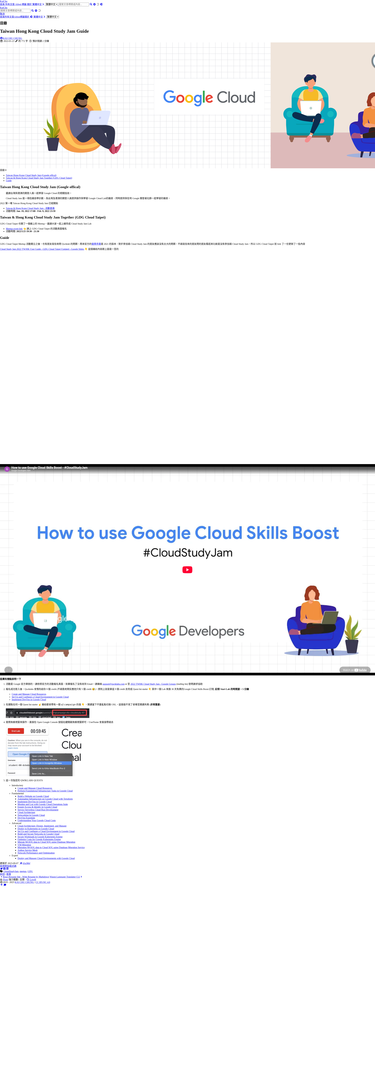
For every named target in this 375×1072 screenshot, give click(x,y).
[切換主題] (101, 4)
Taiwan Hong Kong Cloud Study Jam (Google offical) (31, 175)
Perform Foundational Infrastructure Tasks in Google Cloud (45, 791)
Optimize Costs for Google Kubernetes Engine (39, 839)
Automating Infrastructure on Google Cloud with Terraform (45, 799)
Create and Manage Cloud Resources (29, 694)
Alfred (18, 4)
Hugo (5, 879)
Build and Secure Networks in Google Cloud (38, 834)
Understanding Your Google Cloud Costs (37, 820)
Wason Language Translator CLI (65, 877)
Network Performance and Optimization (36, 853)
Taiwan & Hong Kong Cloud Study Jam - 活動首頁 (30, 208)
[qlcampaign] (47, 717)
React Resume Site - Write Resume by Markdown (26, 877)
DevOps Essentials (26, 818)
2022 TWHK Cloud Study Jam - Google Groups (153, 684)
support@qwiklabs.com (114, 684)
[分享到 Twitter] (1, 868)
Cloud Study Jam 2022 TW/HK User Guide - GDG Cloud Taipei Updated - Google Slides (42, 249)
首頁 (2, 4)
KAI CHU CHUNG (12, 38)
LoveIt (32, 879)
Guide (9, 180)
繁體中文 (37, 4)
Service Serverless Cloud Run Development (38, 809)
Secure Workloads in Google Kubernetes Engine (40, 836)
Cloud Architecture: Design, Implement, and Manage (42, 826)
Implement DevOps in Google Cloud (29, 699)
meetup (23, 871)
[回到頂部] (2, 885)
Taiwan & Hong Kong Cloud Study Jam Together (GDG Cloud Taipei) (39, 178)
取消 (2, 14)
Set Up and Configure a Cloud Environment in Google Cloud (40, 697)
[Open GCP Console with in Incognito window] (44, 775)
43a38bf (26, 863)
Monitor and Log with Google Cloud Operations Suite (43, 804)
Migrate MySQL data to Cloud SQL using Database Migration (46, 842)
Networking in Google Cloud (31, 815)
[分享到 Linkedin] (7, 868)
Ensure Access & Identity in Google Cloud (37, 807)
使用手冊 (96, 244)
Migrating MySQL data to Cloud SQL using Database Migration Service (51, 847)
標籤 (24, 4)
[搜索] (91, 4)
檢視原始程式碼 (8, 866)
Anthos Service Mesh (28, 850)
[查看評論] (5, 885)
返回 (2, 874)
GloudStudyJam (11, 871)
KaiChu (3, 1)
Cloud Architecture (26, 812)
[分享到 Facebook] (4, 868)
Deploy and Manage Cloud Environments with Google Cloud (46, 858)
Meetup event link (14, 228)
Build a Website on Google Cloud (33, 796)
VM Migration (24, 845)
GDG (30, 871)
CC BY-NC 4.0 (43, 882)
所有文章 (10, 4)
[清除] (94, 4)
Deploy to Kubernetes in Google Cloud (36, 828)
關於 (29, 4)
